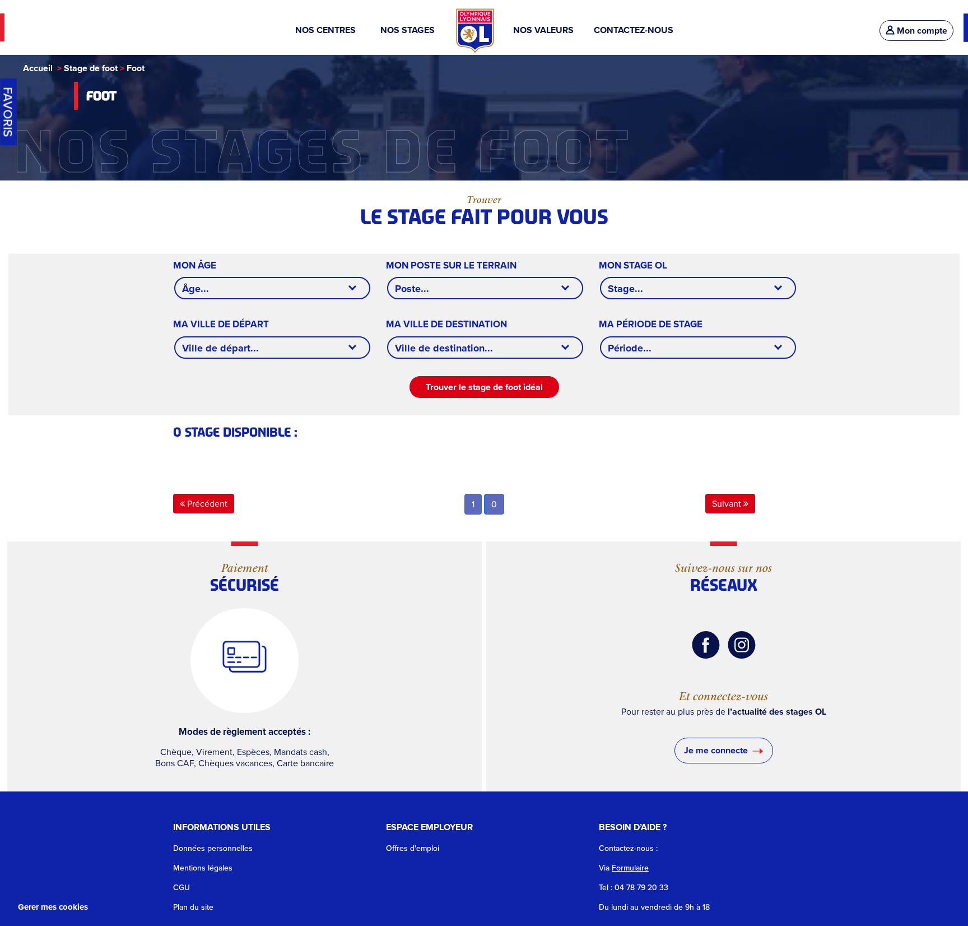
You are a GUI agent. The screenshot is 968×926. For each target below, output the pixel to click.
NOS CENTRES (327, 30)
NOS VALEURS (543, 30)
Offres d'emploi (412, 848)
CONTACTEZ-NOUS (633, 30)
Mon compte (922, 30)
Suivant (727, 503)
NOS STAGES (408, 30)
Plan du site (193, 907)
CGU (181, 887)
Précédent (206, 503)
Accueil (38, 68)
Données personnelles (213, 848)
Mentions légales (202, 868)
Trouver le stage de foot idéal (484, 387)
